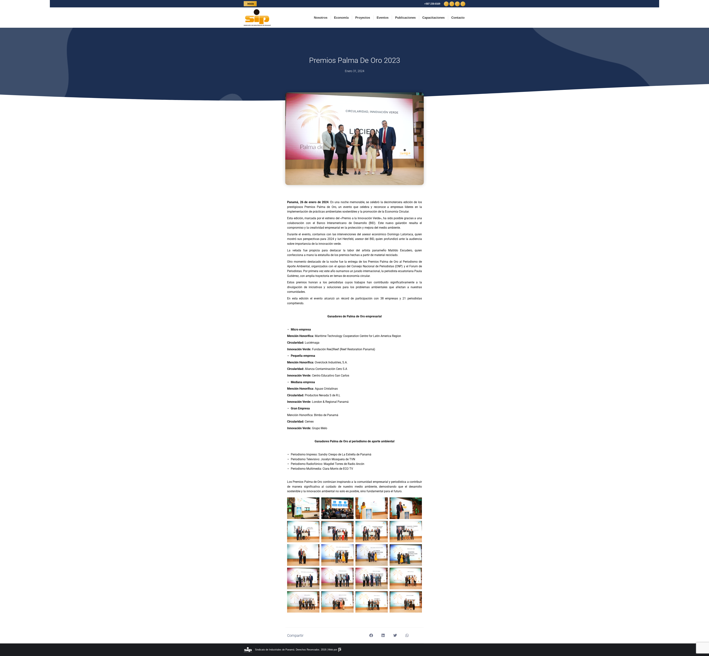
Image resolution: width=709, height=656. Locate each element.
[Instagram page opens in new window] (457, 3)
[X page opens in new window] (451, 3)
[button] (371, 635)
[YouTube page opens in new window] (462, 3)
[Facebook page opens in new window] (446, 3)
